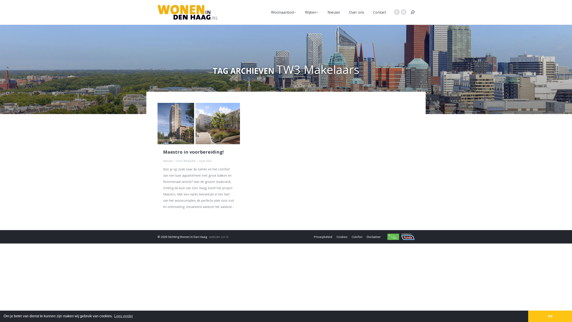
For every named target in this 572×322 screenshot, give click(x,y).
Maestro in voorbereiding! (193, 152)
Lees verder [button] (123, 316)
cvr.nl (224, 237)
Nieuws (168, 161)
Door (186, 161)
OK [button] (550, 316)
